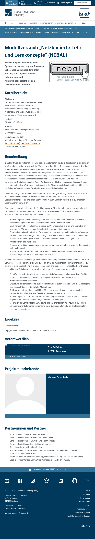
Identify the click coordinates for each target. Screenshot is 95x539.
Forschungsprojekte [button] (27, 23)
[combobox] (82, 3)
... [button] (12, 23)
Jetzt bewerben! (13, 2)
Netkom (75, 32)
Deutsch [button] (50, 3)
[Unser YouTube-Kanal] (7, 480)
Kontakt (87, 505)
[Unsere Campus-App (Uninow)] (47, 480)
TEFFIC (84, 32)
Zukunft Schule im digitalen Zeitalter (60, 28)
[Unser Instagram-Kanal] (33, 480)
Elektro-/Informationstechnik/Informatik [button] (59, 23)
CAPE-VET (66, 32)
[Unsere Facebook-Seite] (20, 480)
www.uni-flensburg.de (20, 513)
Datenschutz (85, 498)
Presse (87, 491)
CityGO (46, 32)
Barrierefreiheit (84, 502)
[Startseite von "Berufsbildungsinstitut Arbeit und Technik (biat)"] (84, 12)
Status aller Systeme (82, 512)
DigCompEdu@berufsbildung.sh (19, 28)
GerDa (38, 32)
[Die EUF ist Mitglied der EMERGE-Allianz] (87, 480)
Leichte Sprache (39, 2)
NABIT (38, 28)
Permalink (37, 470)
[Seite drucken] (30, 470)
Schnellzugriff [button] (65, 3)
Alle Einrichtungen (26, 2)
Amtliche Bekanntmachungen (79, 516)
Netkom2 (56, 32)
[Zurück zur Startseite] (20, 12)
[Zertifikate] (74, 480)
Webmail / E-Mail (83, 509)
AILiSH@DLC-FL (11, 32)
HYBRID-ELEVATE (26, 32)
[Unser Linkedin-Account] (60, 480)
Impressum (86, 494)
